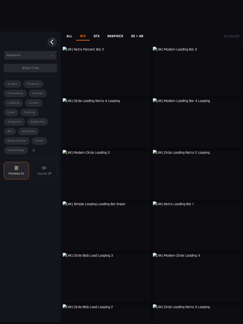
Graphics (115, 36)
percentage (16, 150)
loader (34, 103)
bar (10, 131)
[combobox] (30, 55)
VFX (83, 36)
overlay (38, 93)
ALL (69, 36)
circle (39, 141)
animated (28, 131)
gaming (29, 112)
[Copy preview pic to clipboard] (69, 89)
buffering (37, 122)
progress (33, 84)
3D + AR (137, 36)
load (11, 112)
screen (13, 84)
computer (14, 122)
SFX (96, 36)
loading (13, 103)
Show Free (30, 68)
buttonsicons (17, 141)
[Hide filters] (52, 42)
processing (15, 93)
